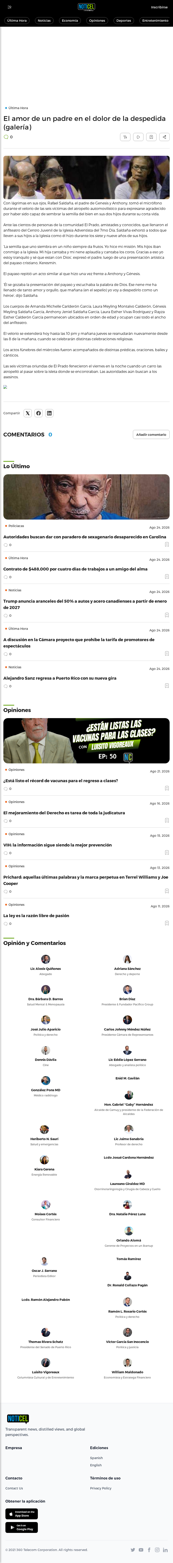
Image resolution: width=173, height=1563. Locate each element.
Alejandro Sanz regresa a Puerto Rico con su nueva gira (59, 678)
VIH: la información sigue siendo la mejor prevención (57, 844)
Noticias (44, 20)
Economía (70, 20)
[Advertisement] (86, 60)
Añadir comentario (151, 435)
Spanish (96, 1458)
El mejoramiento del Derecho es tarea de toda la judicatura (64, 812)
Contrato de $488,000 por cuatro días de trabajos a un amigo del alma (75, 568)
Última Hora (17, 20)
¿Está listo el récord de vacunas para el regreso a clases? (60, 780)
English (96, 1465)
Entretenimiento (155, 20)
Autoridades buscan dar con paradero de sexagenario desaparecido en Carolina (84, 536)
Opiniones (97, 20)
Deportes (123, 20)
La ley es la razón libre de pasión (36, 915)
